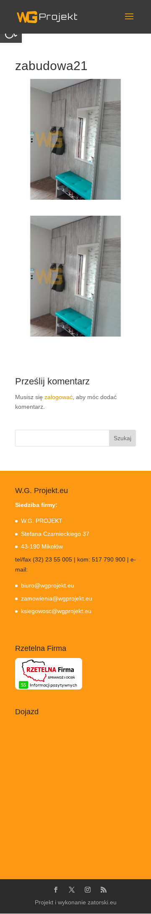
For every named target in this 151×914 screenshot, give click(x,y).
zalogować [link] (58, 397)
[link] (47, 16)
